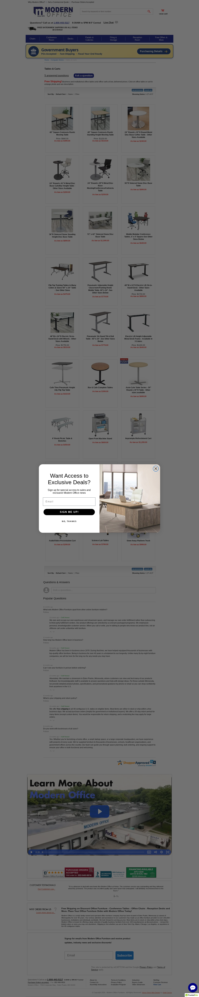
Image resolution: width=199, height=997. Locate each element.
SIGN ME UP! (69, 512)
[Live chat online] (192, 987)
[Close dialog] (156, 468)
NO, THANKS (69, 521)
